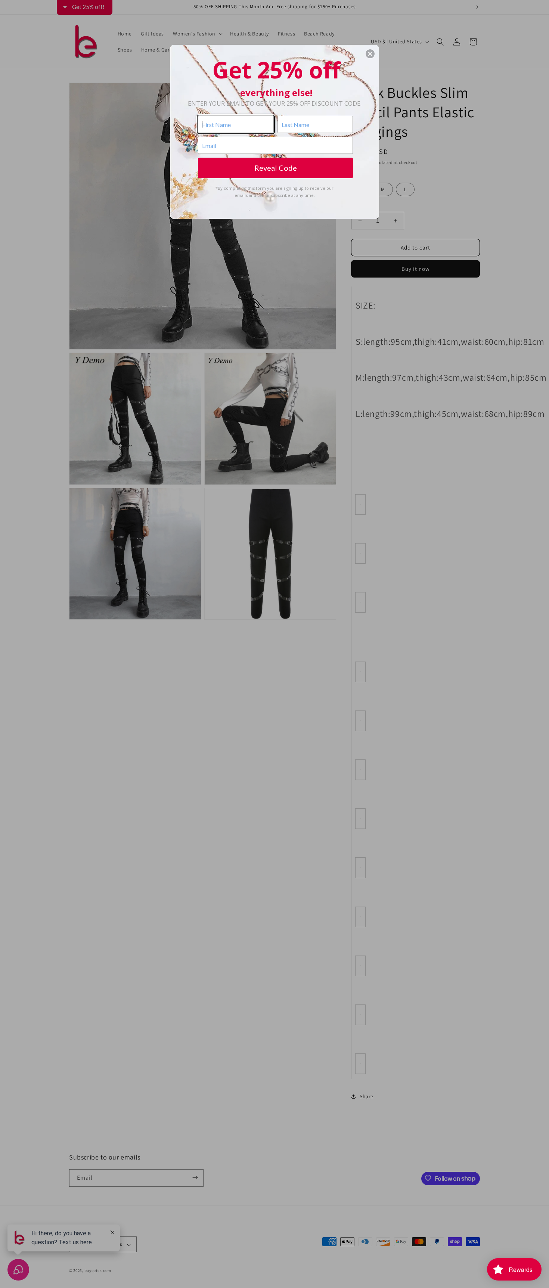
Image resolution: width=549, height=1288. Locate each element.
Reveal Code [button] (275, 167)
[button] (370, 53)
